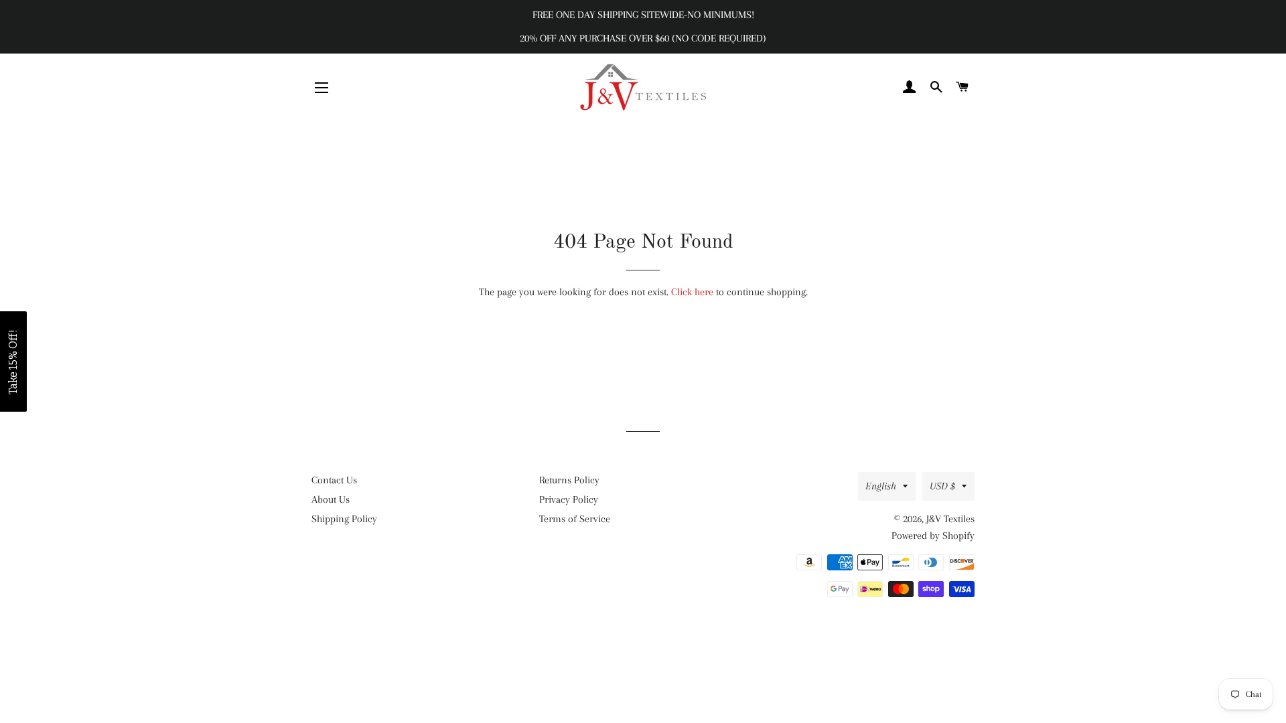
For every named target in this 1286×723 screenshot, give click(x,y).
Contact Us (334, 480)
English (880, 486)
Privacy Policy (568, 499)
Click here (692, 292)
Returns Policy (569, 480)
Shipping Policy (344, 519)
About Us (330, 499)
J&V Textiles (950, 519)
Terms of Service (574, 519)
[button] (13, 361)
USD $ (942, 486)
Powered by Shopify (933, 536)
